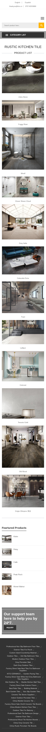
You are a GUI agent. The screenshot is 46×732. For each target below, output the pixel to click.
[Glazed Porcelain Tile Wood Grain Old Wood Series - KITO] (23, 446)
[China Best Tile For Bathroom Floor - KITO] (23, 297)
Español (28, 2)
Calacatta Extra (23, 278)
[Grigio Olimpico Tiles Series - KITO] (23, 491)
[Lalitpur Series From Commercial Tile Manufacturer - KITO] (23, 332)
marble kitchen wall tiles (31, 682)
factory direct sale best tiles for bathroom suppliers (23, 669)
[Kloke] (7, 539)
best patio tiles (15, 688)
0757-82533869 (30, 6)
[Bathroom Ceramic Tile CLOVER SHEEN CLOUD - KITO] (23, 187)
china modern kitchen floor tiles (23, 707)
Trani (23, 317)
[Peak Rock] (7, 577)
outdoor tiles (12, 656)
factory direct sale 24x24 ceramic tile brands (23, 704)
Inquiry (10, 628)
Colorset (23, 385)
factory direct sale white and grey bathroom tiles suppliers (23, 678)
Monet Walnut (18, 586)
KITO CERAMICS (13, 674)
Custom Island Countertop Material (23, 653)
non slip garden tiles (31, 691)
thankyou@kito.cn (15, 6)
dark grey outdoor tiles (23, 665)
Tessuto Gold (23, 422)
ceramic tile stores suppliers (23, 695)
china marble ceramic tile (23, 701)
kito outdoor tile (11, 682)
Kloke (15, 536)
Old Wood (23, 471)
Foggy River (23, 124)
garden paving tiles (31, 674)
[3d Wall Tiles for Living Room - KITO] (23, 403)
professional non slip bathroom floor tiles (23, 646)
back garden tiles (13, 691)
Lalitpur (23, 348)
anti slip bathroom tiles (29, 656)
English (17, 2)
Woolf (23, 173)
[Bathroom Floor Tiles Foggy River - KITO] (23, 110)
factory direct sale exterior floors (23, 685)
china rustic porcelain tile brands (23, 726)
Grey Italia (23, 243)
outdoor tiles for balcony (23, 710)
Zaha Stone (23, 97)
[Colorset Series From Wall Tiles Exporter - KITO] (23, 366)
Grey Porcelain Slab (23, 662)
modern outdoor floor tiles (23, 659)
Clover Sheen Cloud (23, 201)
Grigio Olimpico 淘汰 (23, 511)
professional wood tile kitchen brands (23, 720)
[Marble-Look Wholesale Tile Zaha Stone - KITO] (23, 77)
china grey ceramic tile (23, 723)
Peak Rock (17, 574)
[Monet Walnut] (7, 590)
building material (30, 688)
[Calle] (7, 564)
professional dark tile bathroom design (23, 713)
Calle (15, 562)
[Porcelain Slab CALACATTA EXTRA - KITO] (23, 260)
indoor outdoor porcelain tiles (23, 698)
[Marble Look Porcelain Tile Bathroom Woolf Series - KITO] (23, 148)
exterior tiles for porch (23, 650)
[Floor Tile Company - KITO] (23, 222)
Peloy (15, 549)
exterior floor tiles (23, 717)
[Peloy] (7, 552)
